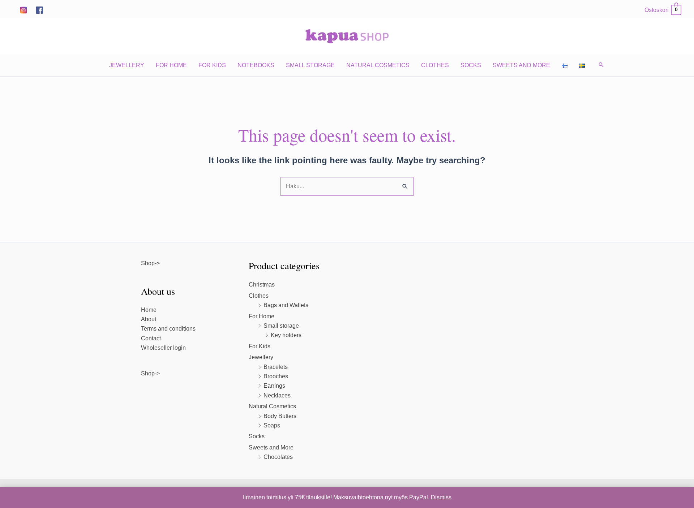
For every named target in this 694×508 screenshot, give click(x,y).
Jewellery (126, 65)
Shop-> (150, 263)
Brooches (276, 376)
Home (149, 310)
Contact (151, 338)
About (148, 319)
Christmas (262, 284)
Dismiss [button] (441, 497)
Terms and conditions (168, 329)
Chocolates (278, 457)
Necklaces (277, 395)
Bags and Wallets (286, 305)
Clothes (435, 65)
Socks (470, 65)
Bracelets (276, 367)
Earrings (274, 386)
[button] (601, 65)
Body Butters (280, 416)
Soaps (272, 425)
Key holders (286, 335)
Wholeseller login (163, 348)
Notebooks (255, 65)
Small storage (310, 65)
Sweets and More (521, 65)
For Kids (212, 65)
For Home (171, 65)
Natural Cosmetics (378, 65)
